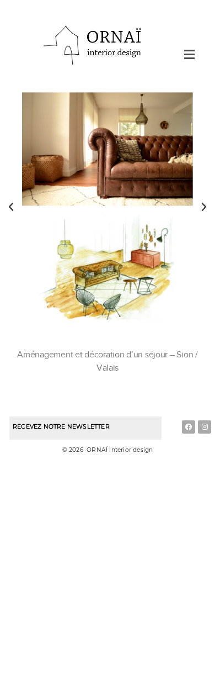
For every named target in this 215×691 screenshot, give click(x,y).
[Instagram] (204, 427)
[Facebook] (188, 427)
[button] (189, 54)
